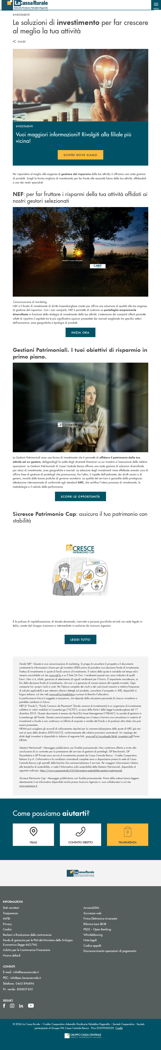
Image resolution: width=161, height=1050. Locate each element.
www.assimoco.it (28, 786)
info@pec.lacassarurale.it (25, 978)
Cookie (7, 929)
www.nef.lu (55, 675)
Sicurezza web (107, 913)
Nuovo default (26, 955)
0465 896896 (25, 983)
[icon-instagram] (12, 1006)
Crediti (119, 1028)
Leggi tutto (80, 639)
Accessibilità (106, 907)
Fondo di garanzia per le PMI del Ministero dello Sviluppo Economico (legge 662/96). (38, 942)
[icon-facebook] (4, 1006)
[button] (156, 5)
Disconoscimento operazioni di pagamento (120, 951)
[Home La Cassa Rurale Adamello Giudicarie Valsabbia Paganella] (24, 5)
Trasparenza (10, 913)
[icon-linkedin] (21, 1006)
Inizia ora (80, 332)
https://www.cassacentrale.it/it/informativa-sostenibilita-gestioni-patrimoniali (81, 770)
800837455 (25, 989)
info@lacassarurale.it (26, 972)
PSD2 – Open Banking (112, 929)
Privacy (7, 924)
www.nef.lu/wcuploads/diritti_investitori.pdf (109, 736)
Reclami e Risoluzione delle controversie (40, 935)
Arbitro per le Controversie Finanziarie (40, 950)
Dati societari (11, 907)
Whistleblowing (107, 935)
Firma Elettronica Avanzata (115, 918)
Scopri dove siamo (80, 155)
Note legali (104, 940)
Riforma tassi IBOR (109, 924)
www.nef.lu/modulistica (62, 694)
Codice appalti (92, 945)
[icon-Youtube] (31, 1006)
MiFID (21, 918)
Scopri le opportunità (80, 496)
